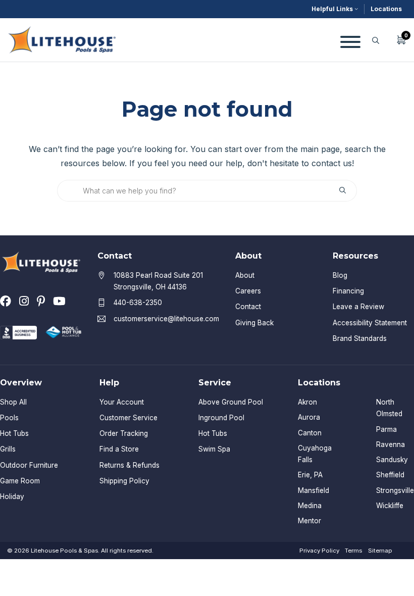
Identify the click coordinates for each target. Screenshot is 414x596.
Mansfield (313, 490)
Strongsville (395, 490)
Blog (340, 275)
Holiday (12, 496)
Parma (386, 429)
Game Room (20, 481)
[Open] (350, 40)
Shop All (13, 402)
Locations (386, 9)
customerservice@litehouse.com (166, 319)
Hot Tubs (14, 433)
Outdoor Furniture (29, 465)
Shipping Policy (124, 481)
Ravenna (390, 444)
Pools (9, 418)
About (244, 275)
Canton (310, 433)
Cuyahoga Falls (315, 454)
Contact (248, 307)
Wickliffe (389, 506)
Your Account (121, 402)
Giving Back (254, 323)
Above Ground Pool (230, 402)
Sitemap (380, 550)
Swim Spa (214, 449)
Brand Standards (360, 338)
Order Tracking (123, 433)
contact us (332, 163)
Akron (307, 402)
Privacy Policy (319, 550)
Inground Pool (221, 418)
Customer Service (128, 418)
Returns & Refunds (129, 465)
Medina (310, 506)
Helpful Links (332, 9)
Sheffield (390, 475)
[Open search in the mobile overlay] (376, 40)
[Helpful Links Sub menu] (356, 9)
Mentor (309, 521)
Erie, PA (310, 475)
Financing (348, 291)
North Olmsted (389, 408)
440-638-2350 (138, 303)
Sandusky (392, 460)
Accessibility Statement (370, 323)
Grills (8, 449)
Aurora (309, 417)
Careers (248, 291)
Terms (353, 550)
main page (320, 149)
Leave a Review (358, 307)
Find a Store (119, 449)
